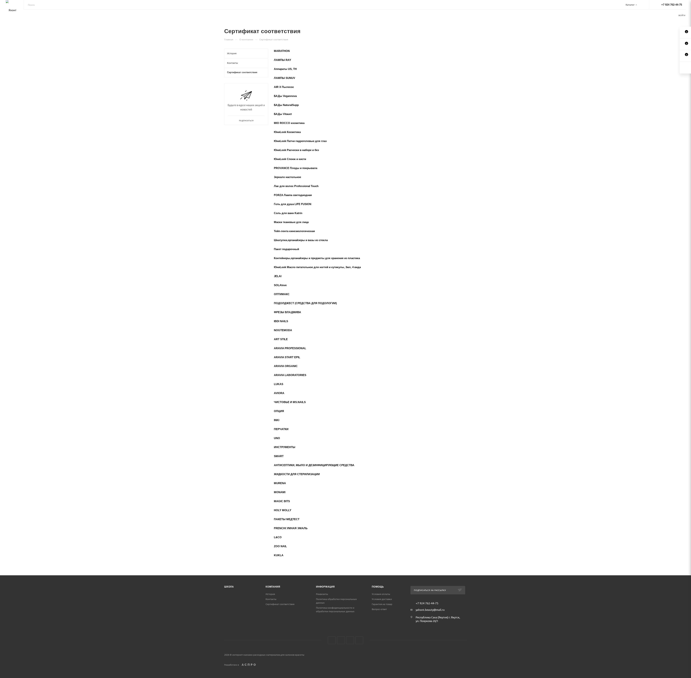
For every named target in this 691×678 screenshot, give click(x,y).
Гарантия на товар (382, 604)
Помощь (378, 586)
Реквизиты (322, 593)
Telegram (350, 640)
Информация (325, 586)
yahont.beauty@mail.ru (430, 609)
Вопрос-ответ (379, 609)
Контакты (271, 599)
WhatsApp (359, 640)
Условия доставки (382, 599)
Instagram (341, 640)
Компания (273, 586)
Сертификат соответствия (280, 604)
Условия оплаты (381, 593)
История (270, 593)
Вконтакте (332, 640)
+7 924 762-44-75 (671, 4)
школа (229, 586)
